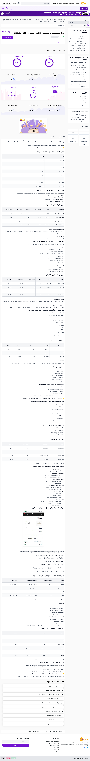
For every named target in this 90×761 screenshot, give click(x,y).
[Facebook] (85, 748)
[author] (88, 12)
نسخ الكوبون (6, 37)
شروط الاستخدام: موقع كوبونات (53, 743)
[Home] (74, 739)
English (14, 3)
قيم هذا (6, 14)
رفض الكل (8, 758)
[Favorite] (2, 13)
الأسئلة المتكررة (56, 749)
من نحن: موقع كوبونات (54, 745)
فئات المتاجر (71, 3)
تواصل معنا (56, 747)
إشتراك (15, 745)
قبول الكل (13, 758)
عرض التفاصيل (61, 42)
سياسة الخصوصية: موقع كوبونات (52, 741)
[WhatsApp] (82, 748)
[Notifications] (18, 3)
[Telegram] (87, 748)
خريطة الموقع (56, 752)
